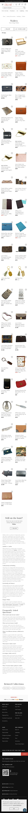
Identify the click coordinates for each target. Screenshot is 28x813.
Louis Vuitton (15, 604)
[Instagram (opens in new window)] (4, 799)
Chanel (21, 604)
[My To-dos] (16, 4)
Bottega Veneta (9, 604)
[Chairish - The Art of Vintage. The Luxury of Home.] (8, 4)
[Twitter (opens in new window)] (18, 799)
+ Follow (7, 29)
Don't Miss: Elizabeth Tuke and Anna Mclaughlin (14, 1)
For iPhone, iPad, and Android (8, 766)
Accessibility (5, 720)
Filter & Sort (22, 29)
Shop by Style (5, 729)
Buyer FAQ (17, 706)
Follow (14, 528)
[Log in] (13, 4)
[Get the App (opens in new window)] (5, 772)
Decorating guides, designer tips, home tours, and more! (13, 761)
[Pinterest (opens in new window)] (13, 799)
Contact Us (4, 709)
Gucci (4, 604)
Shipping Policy (5, 715)
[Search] (24, 7)
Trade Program (18, 709)
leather (15, 549)
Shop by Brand (5, 732)
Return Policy (5, 712)
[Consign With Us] (19, 4)
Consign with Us (18, 715)
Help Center (4, 706)
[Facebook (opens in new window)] (8, 799)
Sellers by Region (5, 738)
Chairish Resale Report (19, 743)
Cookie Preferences (17, 805)
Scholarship (17, 741)
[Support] (25, 810)
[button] (3, 4)
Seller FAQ (17, 718)
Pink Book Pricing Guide (7, 718)
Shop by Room (5, 741)
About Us (17, 729)
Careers (16, 735)
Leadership (17, 732)
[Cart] (25, 4)
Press (16, 738)
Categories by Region (6, 735)
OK (14, 808)
